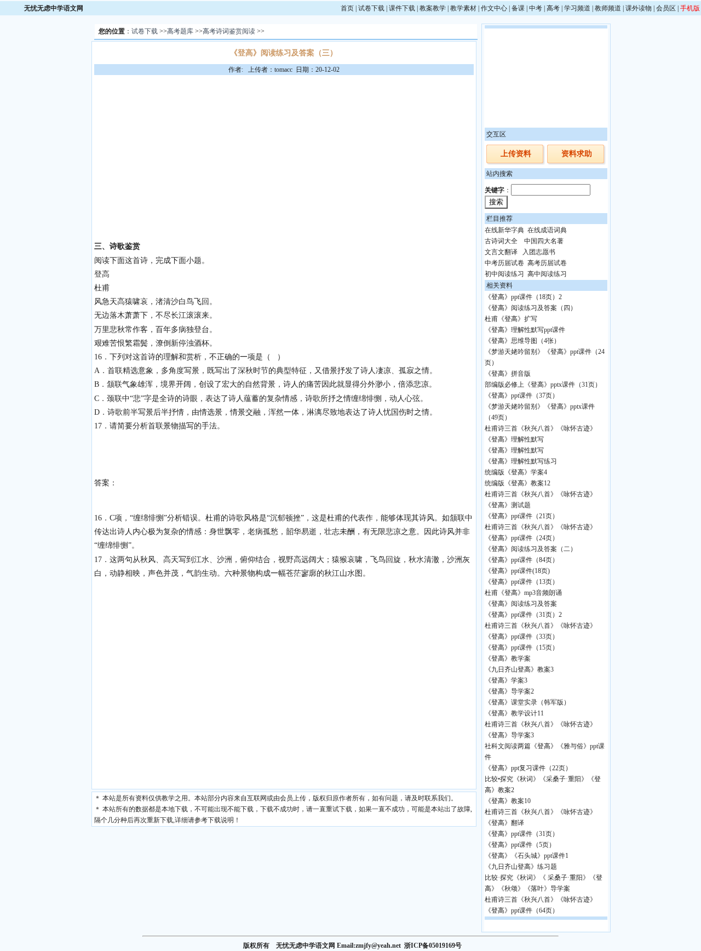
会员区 (666, 8)
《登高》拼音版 (508, 373)
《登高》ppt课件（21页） (522, 516)
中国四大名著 (544, 241)
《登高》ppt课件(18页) (517, 571)
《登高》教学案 (508, 658)
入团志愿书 (538, 252)
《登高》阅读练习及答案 (521, 604)
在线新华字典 (504, 230)
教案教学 (433, 8)
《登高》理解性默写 (514, 450)
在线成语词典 (547, 230)
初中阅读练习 (504, 274)
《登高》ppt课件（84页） (522, 560)
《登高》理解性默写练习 (521, 461)
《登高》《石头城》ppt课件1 (526, 856)
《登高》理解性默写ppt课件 (525, 330)
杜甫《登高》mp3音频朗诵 (523, 593)
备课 (518, 8)
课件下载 (402, 8)
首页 (347, 8)
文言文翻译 (501, 252)
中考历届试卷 (504, 263)
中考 (535, 8)
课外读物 (638, 8)
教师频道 (608, 8)
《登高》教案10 (508, 801)
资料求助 (576, 154)
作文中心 (494, 8)
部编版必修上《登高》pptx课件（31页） (543, 384)
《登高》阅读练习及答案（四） (531, 308)
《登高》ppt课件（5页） (520, 845)
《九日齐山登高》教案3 (519, 669)
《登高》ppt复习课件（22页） (528, 768)
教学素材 (463, 8)
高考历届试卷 (547, 263)
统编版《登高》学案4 (516, 472)
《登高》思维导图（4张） (522, 341)
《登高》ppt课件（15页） (522, 647)
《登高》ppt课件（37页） (522, 395)
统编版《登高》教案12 (517, 483)
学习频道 (577, 8)
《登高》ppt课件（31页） (522, 834)
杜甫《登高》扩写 (511, 319)
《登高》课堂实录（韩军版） (527, 702)
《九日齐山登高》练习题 (521, 866)
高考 (553, 8)
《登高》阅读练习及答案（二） (531, 549)
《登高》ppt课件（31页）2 (523, 614)
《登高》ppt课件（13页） (522, 582)
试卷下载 (371, 8)
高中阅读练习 (547, 274)
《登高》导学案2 (509, 691)
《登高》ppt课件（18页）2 (523, 297)
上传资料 (516, 154)
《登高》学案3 (506, 680)
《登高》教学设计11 (514, 713)
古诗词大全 (501, 241)
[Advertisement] (284, 157)
